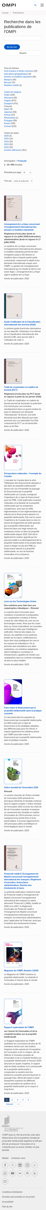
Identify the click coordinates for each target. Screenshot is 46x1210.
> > (18, 1104)
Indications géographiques (16, 74)
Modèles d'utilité (11, 85)
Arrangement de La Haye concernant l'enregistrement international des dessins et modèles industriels (22, 227)
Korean (7, 115)
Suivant (9, 1104)
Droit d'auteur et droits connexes (18, 71)
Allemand (8, 98)
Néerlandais (9, 118)
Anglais (7, 100)
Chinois (7, 126)
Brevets (7, 82)
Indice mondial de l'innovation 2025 (21, 787)
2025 (6, 139)
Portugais (8, 120)
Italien (7, 109)
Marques (8, 80)
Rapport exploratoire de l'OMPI (19, 1027)
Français (22, 161)
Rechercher (12, 47)
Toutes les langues (12, 92)
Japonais (8, 112)
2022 (6, 147)
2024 (6, 141)
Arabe (7, 95)
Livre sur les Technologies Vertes (20, 601)
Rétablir (23, 53)
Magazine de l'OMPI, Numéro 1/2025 (21, 970)
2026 (6, 136)
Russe (7, 123)
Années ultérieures (12, 150)
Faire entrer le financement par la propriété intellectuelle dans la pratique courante (23, 711)
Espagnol (8, 103)
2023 (6, 144)
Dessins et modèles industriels (18, 77)
